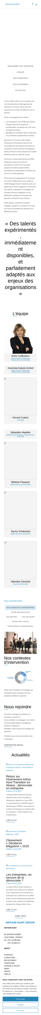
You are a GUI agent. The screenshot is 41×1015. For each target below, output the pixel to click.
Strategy (8, 955)
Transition (9, 963)
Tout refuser (20, 1010)
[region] (20, 995)
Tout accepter (20, 999)
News (6, 969)
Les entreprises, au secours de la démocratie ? (19, 877)
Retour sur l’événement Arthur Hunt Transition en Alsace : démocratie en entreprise (19, 782)
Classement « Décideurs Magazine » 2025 (17, 843)
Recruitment (10, 960)
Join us (7, 974)
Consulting (9, 958)
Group (7, 971)
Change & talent (12, 966)
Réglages (20, 1005)
